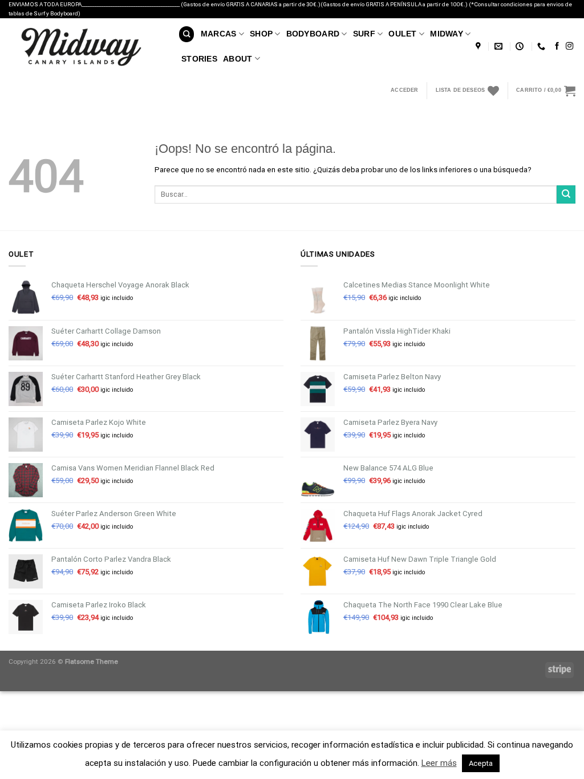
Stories (199, 58)
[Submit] (566, 194)
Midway (446, 33)
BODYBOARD (313, 33)
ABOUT (237, 58)
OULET (402, 33)
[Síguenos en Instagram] (569, 46)
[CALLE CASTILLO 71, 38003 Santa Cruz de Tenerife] (480, 46)
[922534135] (542, 46)
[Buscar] (186, 34)
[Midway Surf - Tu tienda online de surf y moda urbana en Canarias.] (85, 46)
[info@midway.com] (499, 46)
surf (364, 33)
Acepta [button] (481, 763)
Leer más (439, 763)
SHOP (261, 33)
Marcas (219, 33)
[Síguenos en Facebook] (557, 46)
